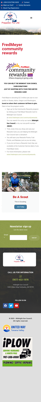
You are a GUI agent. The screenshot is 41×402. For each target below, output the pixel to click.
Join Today (20, 207)
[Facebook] (5, 305)
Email (6, 236)
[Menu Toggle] (31, 18)
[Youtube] (16, 305)
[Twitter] (10, 305)
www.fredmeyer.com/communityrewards (22, 118)
